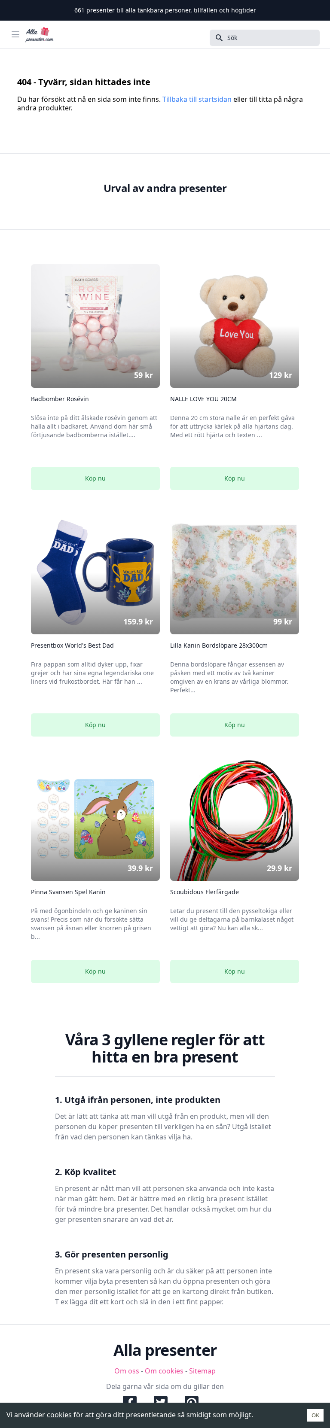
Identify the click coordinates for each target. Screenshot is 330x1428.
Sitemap (202, 1371)
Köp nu (95, 478)
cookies (59, 1414)
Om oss (126, 1371)
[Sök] (216, 38)
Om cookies (164, 1371)
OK (315, 1415)
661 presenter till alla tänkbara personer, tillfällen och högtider (165, 10)
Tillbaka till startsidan (197, 99)
